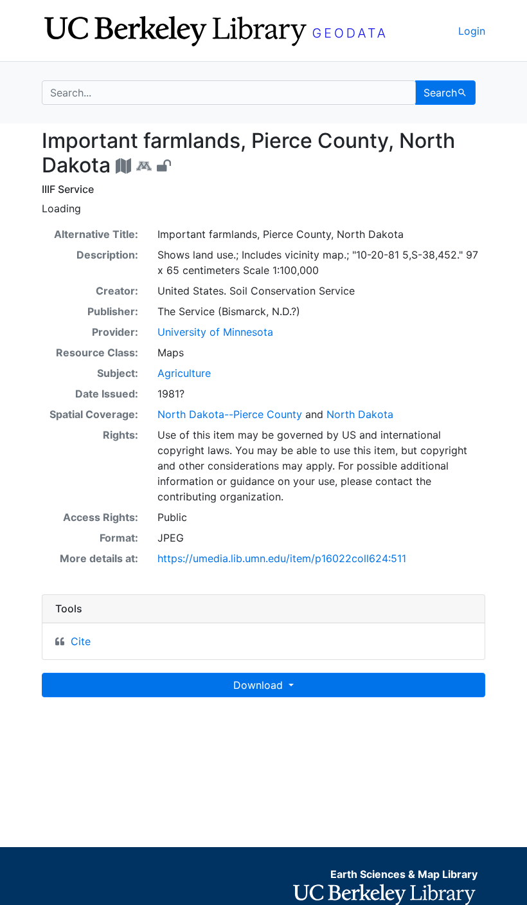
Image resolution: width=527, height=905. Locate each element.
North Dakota (359, 414)
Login (471, 30)
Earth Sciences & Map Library (404, 874)
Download (259, 685)
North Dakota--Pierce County (229, 414)
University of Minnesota (215, 331)
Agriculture (184, 373)
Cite (81, 641)
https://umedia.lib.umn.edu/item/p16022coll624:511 (281, 558)
